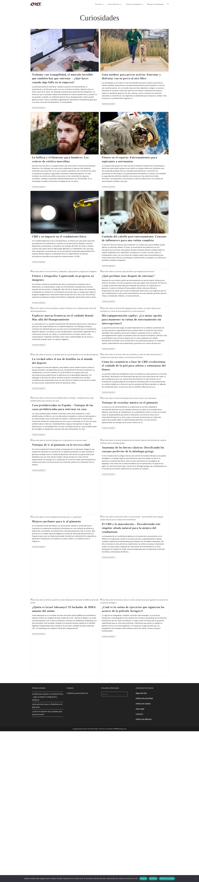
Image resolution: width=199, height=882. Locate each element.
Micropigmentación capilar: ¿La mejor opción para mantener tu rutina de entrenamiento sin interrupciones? (132, 319)
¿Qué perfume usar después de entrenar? (128, 275)
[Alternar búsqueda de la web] (167, 4)
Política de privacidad (144, 698)
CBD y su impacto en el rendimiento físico (59, 236)
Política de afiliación (144, 719)
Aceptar (143, 878)
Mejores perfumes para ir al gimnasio (56, 521)
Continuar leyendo (39, 107)
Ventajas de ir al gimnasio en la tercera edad (61, 444)
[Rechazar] (196, 878)
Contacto (139, 714)
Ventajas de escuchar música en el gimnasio (130, 402)
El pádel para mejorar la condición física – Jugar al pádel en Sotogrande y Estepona (47, 697)
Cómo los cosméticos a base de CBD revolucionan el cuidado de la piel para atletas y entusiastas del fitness (134, 365)
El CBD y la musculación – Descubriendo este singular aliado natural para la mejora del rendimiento (131, 528)
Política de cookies (143, 704)
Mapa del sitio (141, 693)
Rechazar (153, 878)
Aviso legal (140, 709)
